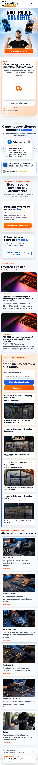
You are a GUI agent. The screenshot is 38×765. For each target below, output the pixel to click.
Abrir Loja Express (19, 103)
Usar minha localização (19, 382)
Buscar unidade (19, 388)
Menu (33, 4)
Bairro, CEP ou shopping (12, 372)
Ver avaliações (17, 171)
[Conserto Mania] (15, 4)
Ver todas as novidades (10, 270)
